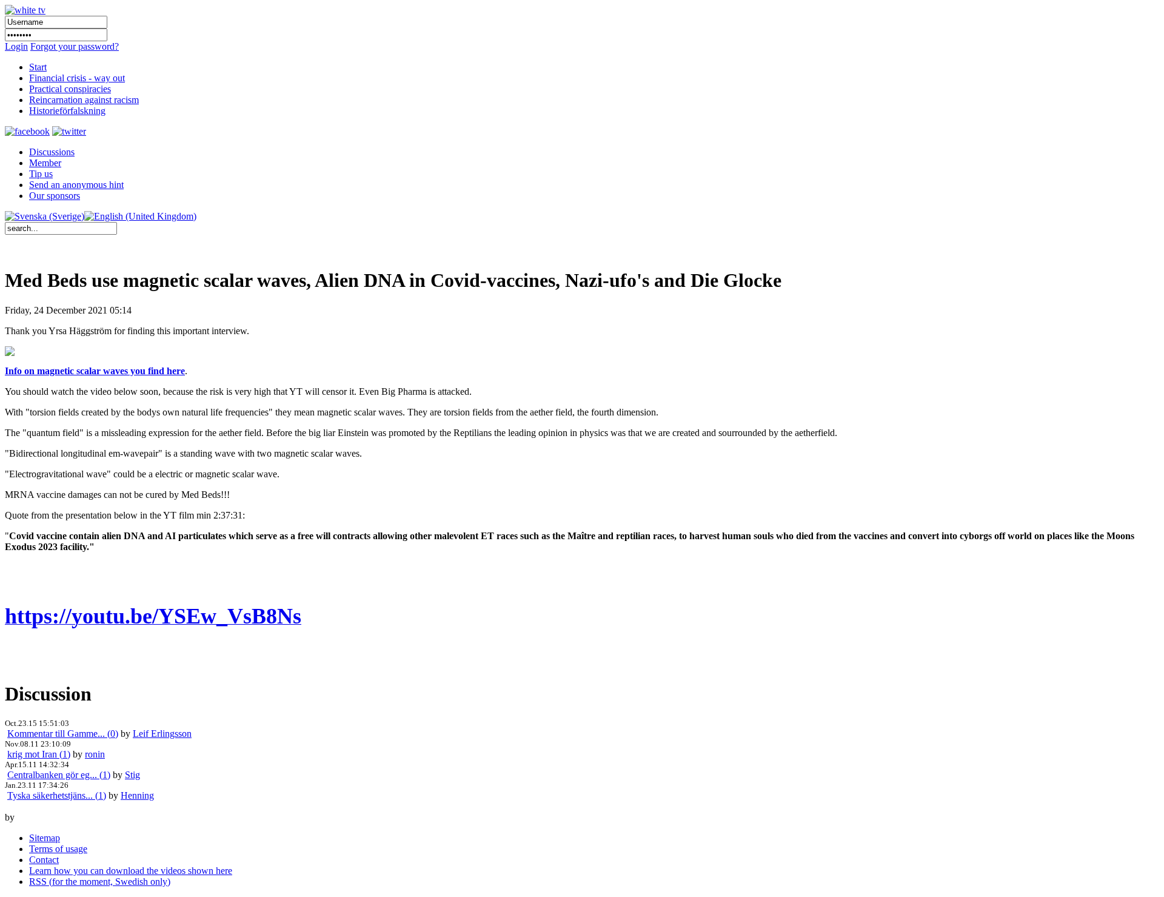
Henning (137, 795)
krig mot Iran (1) (38, 754)
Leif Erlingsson (162, 733)
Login (16, 46)
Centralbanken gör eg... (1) (58, 775)
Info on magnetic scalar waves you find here (95, 371)
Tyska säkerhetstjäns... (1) (56, 795)
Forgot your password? (74, 46)
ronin (95, 754)
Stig (132, 775)
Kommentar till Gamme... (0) (62, 733)
